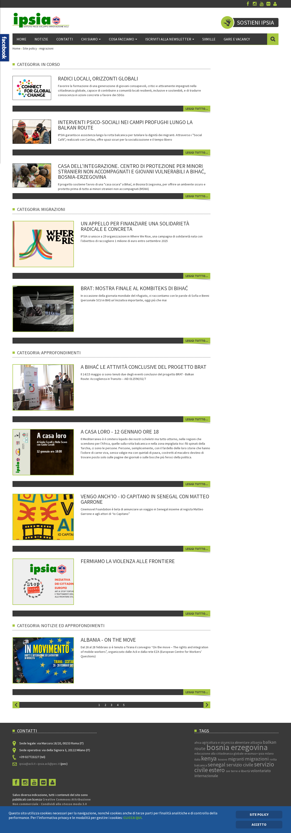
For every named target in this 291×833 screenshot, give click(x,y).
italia (197, 759)
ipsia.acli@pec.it (49, 764)
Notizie (41, 39)
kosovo (223, 759)
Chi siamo (89, 39)
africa (198, 743)
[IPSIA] (41, 20)
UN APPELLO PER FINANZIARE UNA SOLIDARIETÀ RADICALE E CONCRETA (135, 226)
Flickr (268, 4)
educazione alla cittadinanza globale (219, 753)
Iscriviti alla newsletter (168, 39)
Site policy (30, 48)
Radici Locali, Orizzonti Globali (98, 78)
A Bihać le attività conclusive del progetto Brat (143, 366)
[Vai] (272, 39)
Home (21, 39)
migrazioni (257, 759)
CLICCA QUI (132, 817)
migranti (236, 759)
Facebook (247, 4)
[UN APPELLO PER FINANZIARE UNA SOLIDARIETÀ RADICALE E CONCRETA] (49, 244)
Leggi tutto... (197, 109)
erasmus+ (251, 753)
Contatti (64, 39)
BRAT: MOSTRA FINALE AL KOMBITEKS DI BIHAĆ (134, 288)
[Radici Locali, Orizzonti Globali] (32, 88)
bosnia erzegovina (237, 747)
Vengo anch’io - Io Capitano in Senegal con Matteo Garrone (145, 499)
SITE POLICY (259, 814)
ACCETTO (259, 824)
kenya (209, 758)
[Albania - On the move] (49, 660)
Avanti (206, 704)
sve (228, 771)
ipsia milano (266, 754)
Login (275, 4)
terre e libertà (241, 771)
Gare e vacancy (237, 39)
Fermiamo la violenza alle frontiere (128, 561)
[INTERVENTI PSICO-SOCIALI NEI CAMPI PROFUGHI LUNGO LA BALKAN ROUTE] (32, 131)
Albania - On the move (108, 639)
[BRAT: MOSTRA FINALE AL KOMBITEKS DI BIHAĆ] (49, 308)
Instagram (254, 4)
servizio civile (240, 765)
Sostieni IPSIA (255, 22)
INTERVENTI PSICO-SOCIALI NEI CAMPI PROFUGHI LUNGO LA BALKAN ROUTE (125, 125)
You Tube (261, 4)
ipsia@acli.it (27, 764)
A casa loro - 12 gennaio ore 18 (120, 431)
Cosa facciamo (121, 39)
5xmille (209, 39)
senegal (217, 764)
